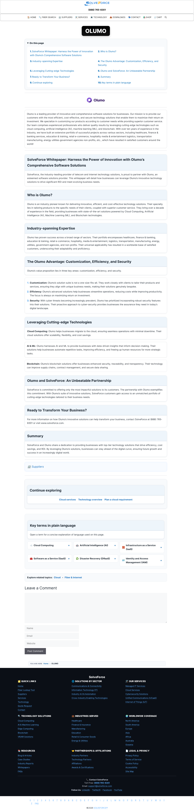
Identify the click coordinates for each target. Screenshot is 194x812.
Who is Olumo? (108, 51)
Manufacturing (78, 728)
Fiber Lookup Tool (26, 690)
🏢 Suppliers (35, 466)
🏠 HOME (31, 17)
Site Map (130, 771)
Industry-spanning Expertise (47, 61)
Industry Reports (26, 763)
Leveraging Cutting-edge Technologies (53, 70)
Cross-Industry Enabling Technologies (90, 698)
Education (76, 732)
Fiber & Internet (73, 577)
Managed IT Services (135, 686)
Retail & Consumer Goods (84, 736)
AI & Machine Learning (28, 724)
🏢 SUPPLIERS (65, 17)
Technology (23, 702)
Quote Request (25, 706)
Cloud (57, 577)
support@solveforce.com (100, 786)
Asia (127, 732)
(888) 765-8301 (97, 9)
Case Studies (24, 759)
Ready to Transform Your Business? (51, 76)
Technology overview (90, 499)
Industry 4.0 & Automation (84, 694)
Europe (129, 728)
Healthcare (77, 720)
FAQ (37, 803)
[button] (165, 17)
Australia (130, 740)
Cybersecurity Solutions (137, 694)
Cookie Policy (132, 763)
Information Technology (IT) (85, 690)
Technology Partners (81, 759)
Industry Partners (80, 755)
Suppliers (22, 694)
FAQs (20, 771)
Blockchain (23, 732)
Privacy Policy (132, 755)
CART (158, 17)
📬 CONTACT (134, 17)
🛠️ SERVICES (81, 17)
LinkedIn (86, 790)
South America (132, 724)
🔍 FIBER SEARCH (47, 17)
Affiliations (77, 763)
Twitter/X (96, 790)
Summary (106, 76)
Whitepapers (24, 767)
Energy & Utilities (80, 740)
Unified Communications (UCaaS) (141, 698)
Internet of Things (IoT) (136, 702)
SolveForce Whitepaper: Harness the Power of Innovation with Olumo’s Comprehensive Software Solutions (61, 53)
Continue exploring (42, 82)
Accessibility (131, 767)
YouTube (118, 790)
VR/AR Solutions (25, 736)
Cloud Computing (26, 720)
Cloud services (67, 499)
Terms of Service (133, 759)
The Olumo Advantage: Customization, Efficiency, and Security (128, 63)
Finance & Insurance (81, 724)
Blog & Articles (25, 755)
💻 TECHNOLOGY (98, 17)
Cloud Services (133, 690)
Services (22, 698)
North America (132, 720)
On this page (37, 43)
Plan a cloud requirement (119, 499)
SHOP (147, 17)
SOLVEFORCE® (101, 808)
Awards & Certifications (83, 767)
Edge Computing (25, 728)
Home (45, 663)
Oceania (129, 744)
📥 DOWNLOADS (117, 17)
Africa (128, 736)
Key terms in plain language (116, 82)
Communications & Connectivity (86, 686)
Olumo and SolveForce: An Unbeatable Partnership (128, 70)
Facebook (107, 790)
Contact (21, 710)
